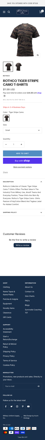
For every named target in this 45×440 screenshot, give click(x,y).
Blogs (27, 305)
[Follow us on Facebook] (6, 406)
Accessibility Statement (8, 330)
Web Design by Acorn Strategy (31, 417)
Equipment (7, 304)
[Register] (38, 386)
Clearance (7, 313)
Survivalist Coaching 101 (33, 311)
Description (8, 182)
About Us (28, 287)
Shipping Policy (10, 212)
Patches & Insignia (10, 299)
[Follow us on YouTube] (28, 406)
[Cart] (40, 12)
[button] (22, 437)
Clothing (6, 287)
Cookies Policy (9, 365)
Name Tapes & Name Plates (9, 293)
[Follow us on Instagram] (17, 406)
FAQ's (27, 300)
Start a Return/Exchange (10, 337)
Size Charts (29, 296)
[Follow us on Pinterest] (23, 406)
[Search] (9, 12)
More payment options (22, 167)
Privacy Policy (8, 356)
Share (5, 172)
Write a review (22, 245)
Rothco (6, 76)
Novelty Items (8, 308)
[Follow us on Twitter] (11, 406)
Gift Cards (7, 317)
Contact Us (29, 291)
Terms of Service (10, 360)
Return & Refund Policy (9, 345)
